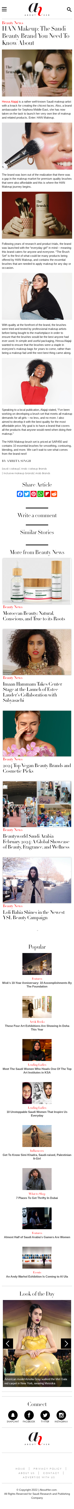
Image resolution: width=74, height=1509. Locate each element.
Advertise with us (39, 1477)
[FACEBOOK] (29, 1415)
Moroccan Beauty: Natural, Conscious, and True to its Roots (34, 616)
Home (20, 1468)
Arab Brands (42, 473)
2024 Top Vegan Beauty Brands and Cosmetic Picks (37, 768)
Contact (51, 1473)
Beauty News (12, 607)
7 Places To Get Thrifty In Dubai (37, 1198)
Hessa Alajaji (10, 101)
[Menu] (4, 9)
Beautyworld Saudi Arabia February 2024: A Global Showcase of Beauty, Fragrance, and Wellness (36, 841)
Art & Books (37, 1022)
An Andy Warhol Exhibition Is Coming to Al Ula (37, 1276)
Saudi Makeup (10, 468)
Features (37, 979)
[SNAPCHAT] (13, 1415)
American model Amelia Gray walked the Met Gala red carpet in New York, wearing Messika (35, 1381)
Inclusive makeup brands (19, 473)
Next (66, 1343)
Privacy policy (48, 1468)
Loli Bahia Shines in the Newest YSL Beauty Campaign (34, 915)
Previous (8, 1343)
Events (37, 1272)
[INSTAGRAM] (61, 1415)
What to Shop (37, 1194)
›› (37, 930)
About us (26, 1473)
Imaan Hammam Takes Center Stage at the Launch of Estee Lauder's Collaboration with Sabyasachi (32, 692)
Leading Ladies (37, 1065)
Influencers (37, 1151)
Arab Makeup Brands (34, 468)
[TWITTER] (45, 1415)
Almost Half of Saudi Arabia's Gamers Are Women (37, 1237)
